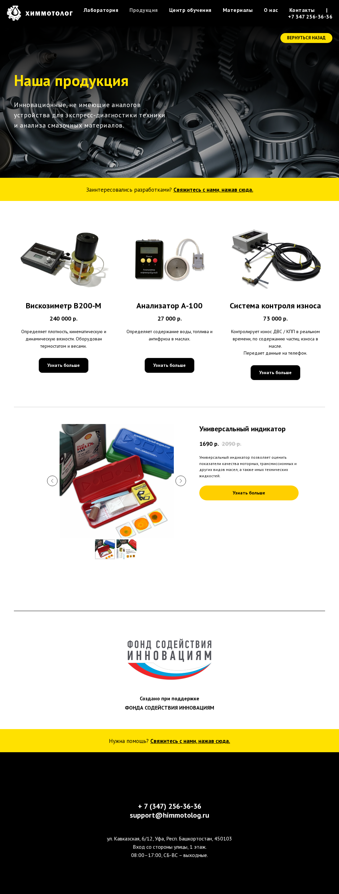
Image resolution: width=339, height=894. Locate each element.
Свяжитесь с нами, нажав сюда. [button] (213, 344)
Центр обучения (190, 10)
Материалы (238, 10)
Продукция (143, 10)
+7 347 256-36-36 (310, 16)
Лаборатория (101, 10)
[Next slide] (180, 636)
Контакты (302, 10)
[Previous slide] (52, 636)
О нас (271, 10)
